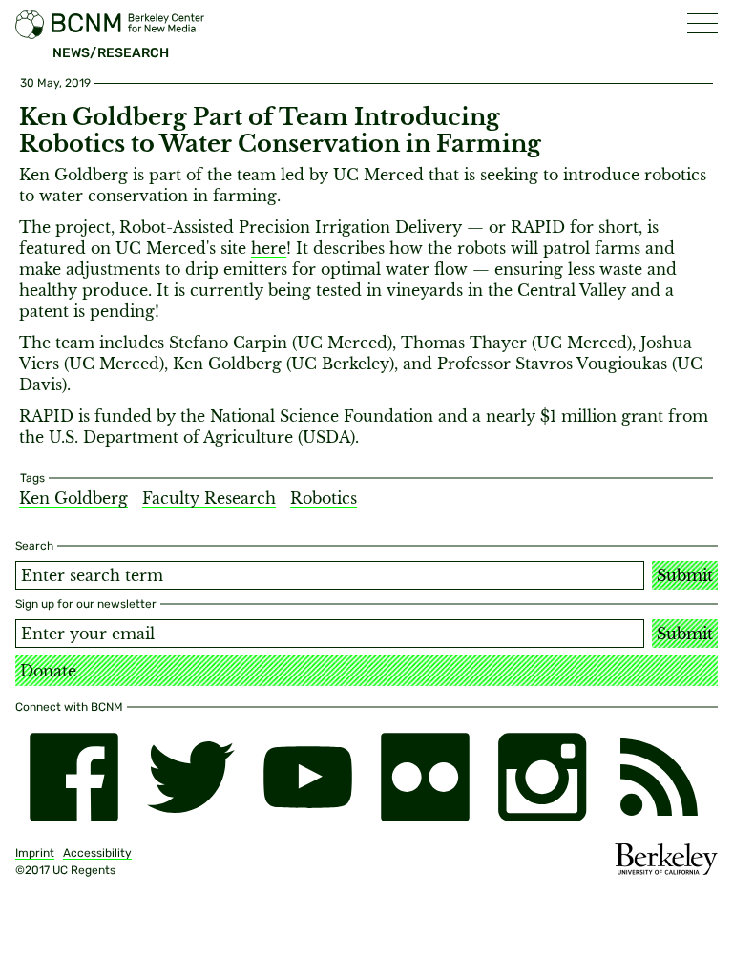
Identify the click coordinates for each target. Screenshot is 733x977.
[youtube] (307, 777)
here (268, 248)
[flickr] (425, 777)
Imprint (34, 853)
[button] (702, 23)
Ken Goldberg (73, 498)
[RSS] (659, 777)
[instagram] (542, 777)
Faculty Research (209, 498)
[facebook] (74, 777)
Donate (48, 670)
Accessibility (97, 853)
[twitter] (191, 777)
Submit (685, 575)
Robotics (323, 498)
